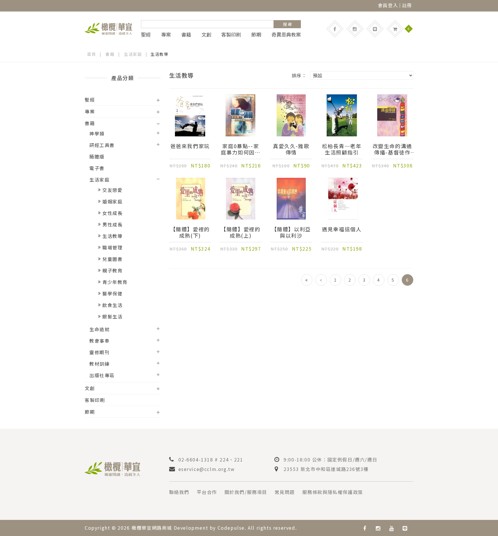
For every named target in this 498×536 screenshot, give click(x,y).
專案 (166, 34)
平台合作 (207, 492)
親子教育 (112, 270)
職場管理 (112, 247)
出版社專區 (102, 375)
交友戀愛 (112, 189)
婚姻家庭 (112, 201)
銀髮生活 (112, 316)
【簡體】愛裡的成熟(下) (190, 232)
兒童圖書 (112, 258)
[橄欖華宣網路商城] (108, 27)
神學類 (97, 133)
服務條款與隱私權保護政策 (332, 492)
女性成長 (112, 212)
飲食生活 (112, 305)
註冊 (407, 5)
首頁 (91, 54)
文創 (206, 34)
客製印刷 (231, 34)
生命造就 (99, 329)
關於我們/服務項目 (246, 492)
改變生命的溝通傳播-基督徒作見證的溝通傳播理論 (392, 149)
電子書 (97, 168)
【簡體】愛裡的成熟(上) (240, 232)
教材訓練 (99, 363)
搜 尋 (287, 24)
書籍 (186, 34)
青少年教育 (115, 282)
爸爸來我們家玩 (190, 146)
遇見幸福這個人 (341, 229)
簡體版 (97, 156)
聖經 (146, 34)
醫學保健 (112, 293)
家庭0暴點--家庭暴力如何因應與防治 (240, 149)
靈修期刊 (99, 352)
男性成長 (112, 224)
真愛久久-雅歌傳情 (291, 149)
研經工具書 (102, 145)
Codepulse (231, 527)
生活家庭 (133, 54)
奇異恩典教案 (286, 34)
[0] (395, 29)
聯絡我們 (179, 492)
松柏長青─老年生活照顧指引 (341, 149)
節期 (256, 34)
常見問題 (285, 492)
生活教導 (112, 235)
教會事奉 (99, 340)
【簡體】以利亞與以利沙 (291, 232)
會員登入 (388, 5)
